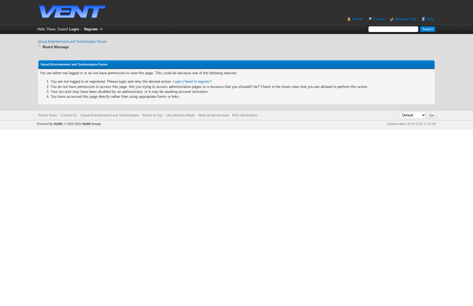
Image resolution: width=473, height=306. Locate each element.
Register (91, 29)
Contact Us (68, 115)
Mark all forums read (213, 115)
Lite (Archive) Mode (180, 115)
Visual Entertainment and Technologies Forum (72, 42)
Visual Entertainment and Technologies (109, 115)
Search (379, 19)
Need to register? (198, 81)
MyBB (58, 123)
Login (74, 29)
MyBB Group (91, 123)
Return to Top (152, 115)
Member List (405, 19)
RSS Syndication (245, 115)
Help (430, 19)
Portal (357, 19)
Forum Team (47, 115)
